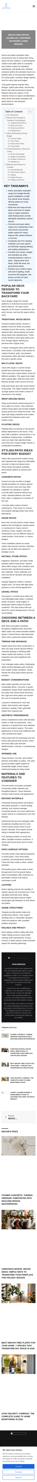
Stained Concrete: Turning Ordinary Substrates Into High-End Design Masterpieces (22, 1037)
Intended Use (15, 162)
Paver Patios (15, 141)
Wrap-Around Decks (17, 128)
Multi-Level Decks (17, 125)
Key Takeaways (12, 115)
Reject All (18, 1477)
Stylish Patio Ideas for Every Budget (17, 134)
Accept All (18, 1466)
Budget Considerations (18, 157)
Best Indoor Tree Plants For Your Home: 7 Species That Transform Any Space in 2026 (22, 1066)
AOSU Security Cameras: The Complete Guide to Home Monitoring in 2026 (21, 1080)
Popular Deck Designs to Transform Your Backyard (16, 119)
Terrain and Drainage (17, 154)
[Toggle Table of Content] (28, 112)
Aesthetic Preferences (18, 159)
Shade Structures (16, 177)
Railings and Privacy (17, 180)
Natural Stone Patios (17, 143)
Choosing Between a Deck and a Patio (18, 150)
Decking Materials (17, 170)
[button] (33, 6)
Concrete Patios (16, 138)
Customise (18, 1472)
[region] (18, 1464)
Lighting (13, 175)
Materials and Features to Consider (16, 166)
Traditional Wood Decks (19, 123)
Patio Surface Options (18, 172)
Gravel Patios (15, 146)
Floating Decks (16, 130)
